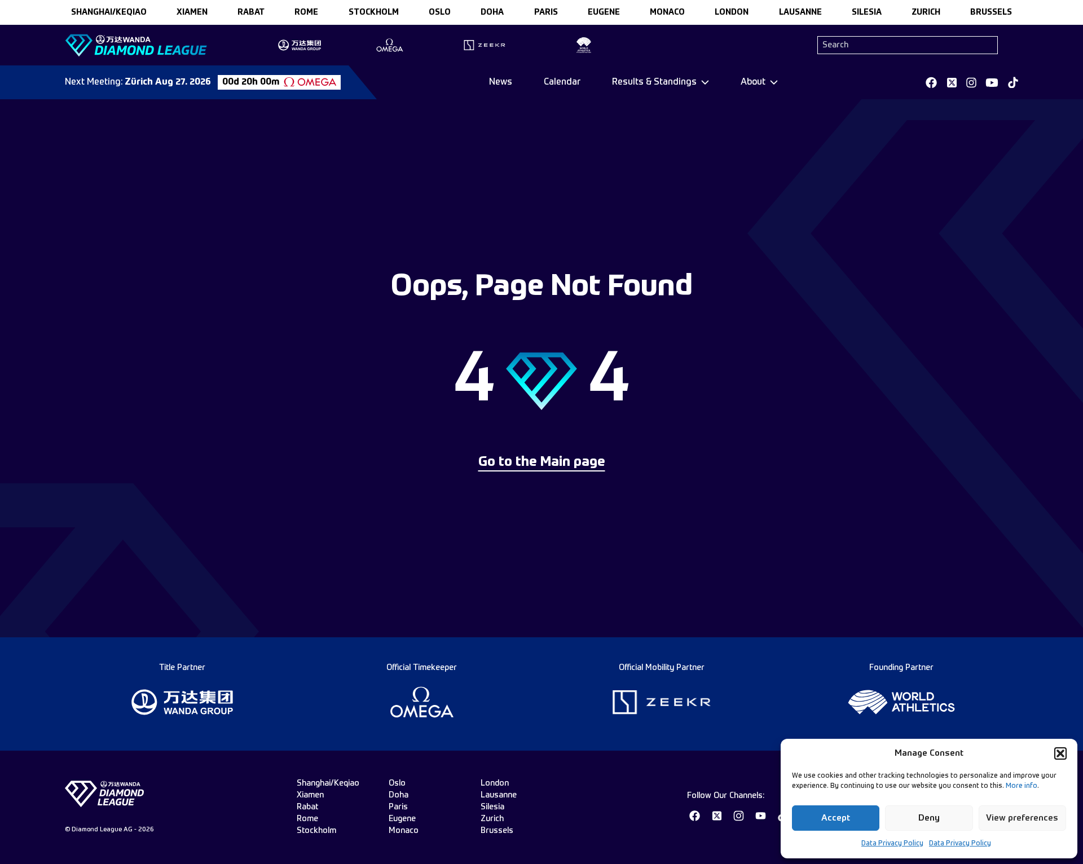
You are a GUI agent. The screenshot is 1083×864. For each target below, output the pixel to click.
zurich (926, 12)
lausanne (800, 12)
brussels (991, 12)
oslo (440, 12)
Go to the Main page (541, 462)
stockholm (374, 12)
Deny (929, 818)
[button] (1060, 753)
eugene (604, 12)
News (500, 82)
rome (306, 12)
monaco (667, 12)
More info (1021, 786)
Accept (835, 818)
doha (492, 12)
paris (546, 12)
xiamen (192, 12)
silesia (867, 12)
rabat (251, 12)
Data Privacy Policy (892, 843)
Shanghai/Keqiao (109, 12)
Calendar (562, 82)
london (732, 12)
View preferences (1022, 818)
